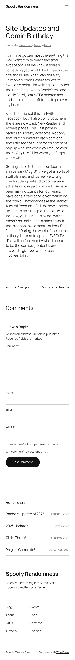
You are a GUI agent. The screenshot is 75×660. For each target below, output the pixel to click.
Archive (12, 128)
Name (10, 392)
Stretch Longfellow (30, 45)
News (47, 45)
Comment (12, 346)
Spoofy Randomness (22, 6)
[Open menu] (67, 6)
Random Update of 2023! (26, 514)
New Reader (47, 123)
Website (10, 426)
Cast (32, 123)
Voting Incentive (53, 287)
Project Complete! (20, 550)
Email (10, 409)
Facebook (13, 118)
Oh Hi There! (16, 538)
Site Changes (20, 287)
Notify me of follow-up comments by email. (34, 444)
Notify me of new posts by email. (28, 451)
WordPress (62, 652)
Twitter (51, 113)
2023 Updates (17, 526)
